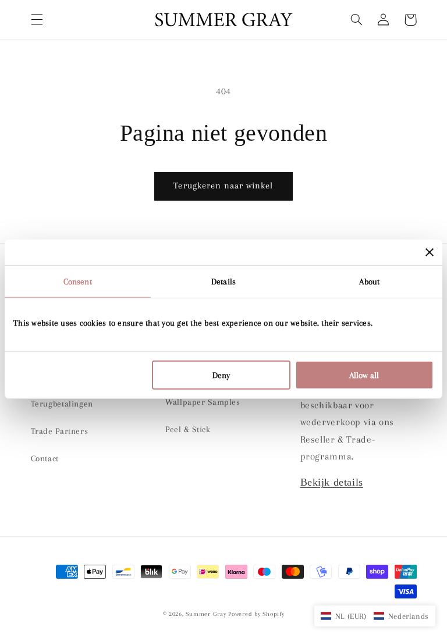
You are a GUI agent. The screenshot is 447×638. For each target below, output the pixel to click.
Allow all (364, 375)
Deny (221, 375)
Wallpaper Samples (202, 402)
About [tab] (369, 281)
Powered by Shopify (256, 614)
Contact (45, 458)
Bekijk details (331, 482)
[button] (36, 19)
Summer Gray (206, 614)
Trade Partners (59, 431)
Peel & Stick (188, 429)
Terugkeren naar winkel (223, 185)
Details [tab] (223, 281)
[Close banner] (429, 252)
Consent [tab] (77, 281)
